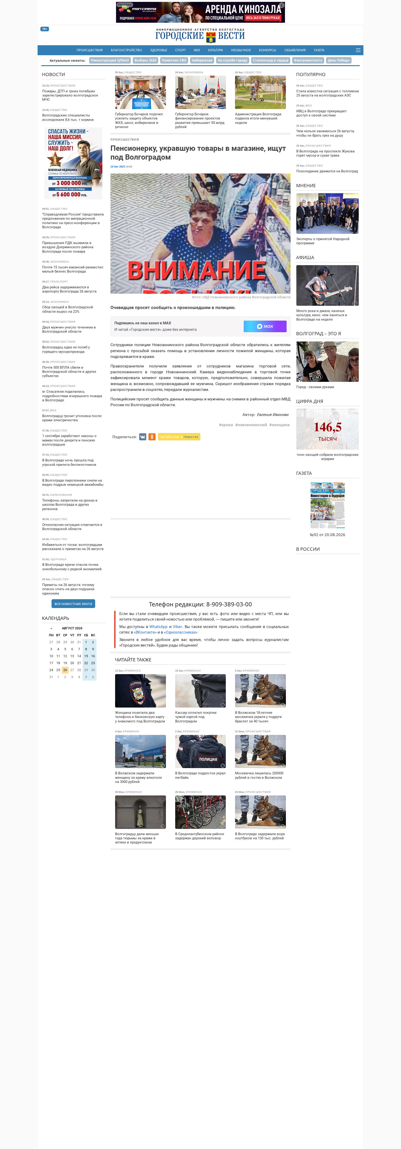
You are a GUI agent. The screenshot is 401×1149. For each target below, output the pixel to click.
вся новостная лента (73, 603)
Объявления (295, 50)
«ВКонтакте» (145, 632)
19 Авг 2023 (117, 166)
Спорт (180, 50)
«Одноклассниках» (180, 632)
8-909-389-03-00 (229, 604)
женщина (281, 424)
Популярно (311, 74)
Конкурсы (267, 50)
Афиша (305, 257)
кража (227, 424)
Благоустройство (126, 50)
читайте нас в (179, 436)
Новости (53, 74)
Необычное (241, 50)
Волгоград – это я (318, 333)
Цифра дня (309, 401)
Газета (319, 50)
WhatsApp (159, 626)
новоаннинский (252, 424)
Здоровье (158, 50)
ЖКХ (197, 50)
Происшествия (90, 50)
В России (308, 549)
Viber (177, 626)
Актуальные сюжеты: (67, 60)
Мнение (306, 185)
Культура (215, 50)
